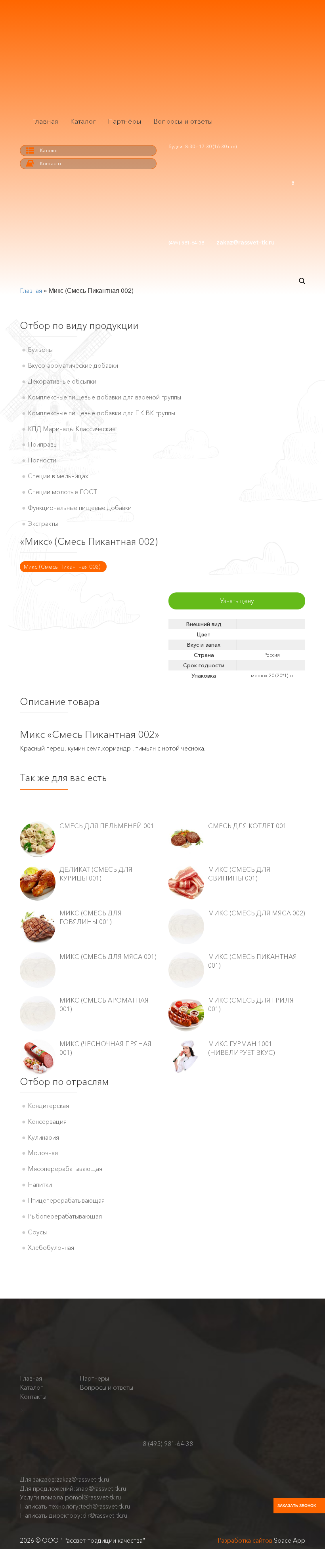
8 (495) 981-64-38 (168, 1444)
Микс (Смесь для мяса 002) (256, 913)
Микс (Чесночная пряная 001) (105, 1048)
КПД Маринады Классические (72, 429)
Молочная (43, 1153)
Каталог (83, 121)
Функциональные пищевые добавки (80, 508)
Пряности (42, 460)
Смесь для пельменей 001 (106, 826)
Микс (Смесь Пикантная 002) (62, 566)
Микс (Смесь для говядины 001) (90, 917)
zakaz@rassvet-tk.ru (245, 242)
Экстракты (43, 523)
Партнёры (124, 121)
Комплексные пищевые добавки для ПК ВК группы (101, 413)
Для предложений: (73, 1488)
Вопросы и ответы (183, 121)
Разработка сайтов (245, 1540)
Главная (45, 121)
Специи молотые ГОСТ (62, 492)
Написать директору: (73, 1515)
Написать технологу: (75, 1506)
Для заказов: (64, 1479)
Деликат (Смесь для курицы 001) (95, 873)
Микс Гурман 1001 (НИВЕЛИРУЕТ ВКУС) (241, 1048)
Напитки (40, 1184)
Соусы (37, 1232)
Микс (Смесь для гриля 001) (251, 1004)
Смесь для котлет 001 (247, 826)
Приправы (42, 444)
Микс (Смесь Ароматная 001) (104, 1004)
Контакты (50, 163)
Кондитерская (48, 1106)
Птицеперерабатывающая (66, 1200)
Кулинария (43, 1137)
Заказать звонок (296, 1505)
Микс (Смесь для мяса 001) (108, 957)
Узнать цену (237, 601)
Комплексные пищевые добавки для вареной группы (104, 397)
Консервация (47, 1121)
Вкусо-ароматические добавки (73, 365)
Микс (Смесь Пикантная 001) (252, 961)
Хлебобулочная (51, 1247)
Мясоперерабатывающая (65, 1169)
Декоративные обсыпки (62, 381)
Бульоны (40, 349)
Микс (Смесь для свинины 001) (239, 873)
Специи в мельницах (58, 476)
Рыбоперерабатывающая (65, 1216)
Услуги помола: (70, 1497)
